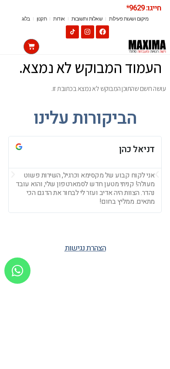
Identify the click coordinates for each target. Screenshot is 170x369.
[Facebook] (102, 31)
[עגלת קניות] (31, 46)
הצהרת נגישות (85, 248)
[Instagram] (87, 31)
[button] (13, 174)
